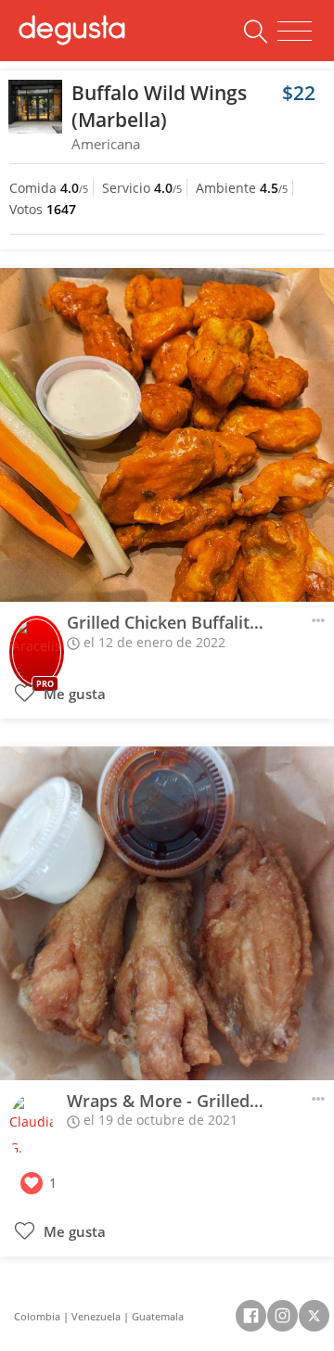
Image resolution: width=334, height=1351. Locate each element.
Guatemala (158, 1316)
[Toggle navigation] (294, 31)
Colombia (37, 1316)
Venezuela (96, 1316)
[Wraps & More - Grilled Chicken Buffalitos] (167, 913)
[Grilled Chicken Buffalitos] (167, 435)
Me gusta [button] (73, 694)
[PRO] (36, 643)
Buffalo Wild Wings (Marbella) (159, 106)
